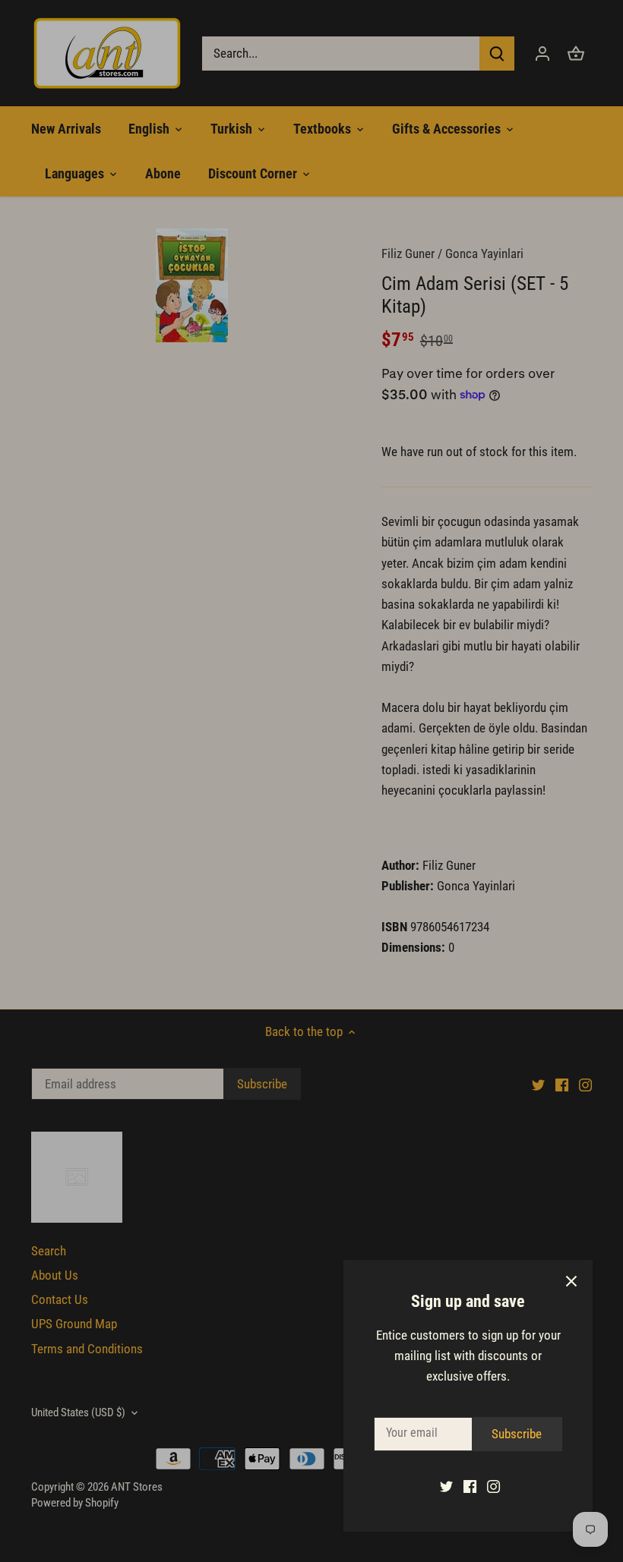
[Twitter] (446, 1486)
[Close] (571, 1281)
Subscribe (517, 1433)
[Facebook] (469, 1486)
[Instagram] (493, 1486)
